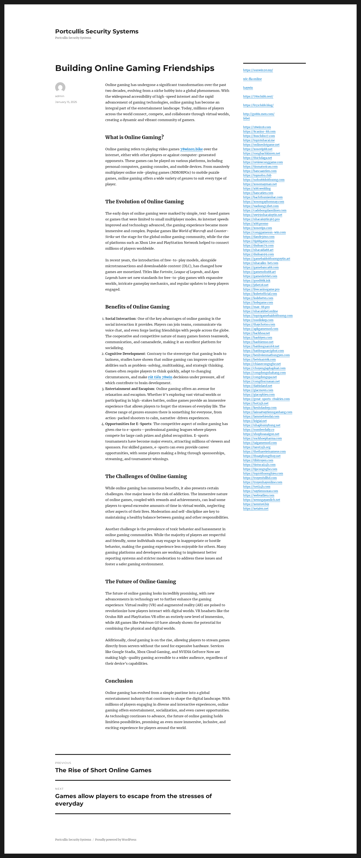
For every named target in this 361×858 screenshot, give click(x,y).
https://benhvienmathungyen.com (266, 355)
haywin (248, 88)
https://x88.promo (255, 223)
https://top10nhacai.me (259, 140)
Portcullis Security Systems (97, 31)
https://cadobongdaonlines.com (264, 210)
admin (59, 96)
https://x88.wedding (257, 188)
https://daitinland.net (257, 386)
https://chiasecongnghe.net (262, 364)
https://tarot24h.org (257, 447)
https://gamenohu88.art (259, 272)
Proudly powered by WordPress (115, 840)
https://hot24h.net (255, 403)
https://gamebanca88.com (261, 267)
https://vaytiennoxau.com (260, 491)
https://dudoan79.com (258, 245)
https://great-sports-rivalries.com (266, 399)
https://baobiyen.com (257, 337)
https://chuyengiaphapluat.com (264, 368)
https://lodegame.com (258, 302)
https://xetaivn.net (255, 508)
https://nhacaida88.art (258, 250)
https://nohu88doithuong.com (264, 180)
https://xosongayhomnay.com (263, 202)
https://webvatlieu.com (258, 495)
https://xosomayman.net (260, 184)
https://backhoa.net (256, 333)
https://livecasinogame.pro (261, 289)
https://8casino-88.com (259, 131)
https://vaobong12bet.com (261, 206)
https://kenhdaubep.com (260, 408)
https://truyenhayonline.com (262, 482)
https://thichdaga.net (257, 158)
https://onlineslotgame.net (261, 145)
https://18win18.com (257, 127)
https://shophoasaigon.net (261, 434)
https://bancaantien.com (260, 171)
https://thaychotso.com (259, 324)
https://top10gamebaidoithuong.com (268, 316)
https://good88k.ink (256, 280)
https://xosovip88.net (257, 149)
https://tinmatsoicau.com (260, 166)
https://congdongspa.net (260, 377)
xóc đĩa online (252, 79)
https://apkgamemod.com (260, 329)
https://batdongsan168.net (261, 346)
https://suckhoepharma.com (262, 438)
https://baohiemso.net (258, 342)
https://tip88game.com (258, 241)
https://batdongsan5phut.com (263, 351)
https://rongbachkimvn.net (261, 153)
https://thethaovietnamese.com (264, 451)
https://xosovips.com (257, 228)
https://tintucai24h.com (259, 465)
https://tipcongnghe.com (260, 469)
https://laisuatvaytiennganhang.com (267, 412)
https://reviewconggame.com (263, 162)
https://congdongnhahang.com (264, 373)
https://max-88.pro (256, 307)
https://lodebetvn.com (258, 298)
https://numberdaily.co (258, 430)
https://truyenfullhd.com (260, 478)
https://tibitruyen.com (258, 460)
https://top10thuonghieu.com (263, 473)
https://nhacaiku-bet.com (260, 263)
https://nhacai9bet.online (260, 311)
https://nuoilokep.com (258, 320)
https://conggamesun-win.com (264, 232)
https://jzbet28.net (255, 285)
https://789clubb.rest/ (258, 96)
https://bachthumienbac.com (263, 197)
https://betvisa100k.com (259, 359)
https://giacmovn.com (258, 390)
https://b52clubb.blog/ (258, 105)
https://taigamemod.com (260, 443)
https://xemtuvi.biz (256, 504)
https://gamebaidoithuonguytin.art (266, 259)
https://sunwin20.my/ (258, 70)
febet (246, 118)
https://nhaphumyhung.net (261, 425)
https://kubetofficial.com (260, 294)
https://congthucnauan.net (261, 381)
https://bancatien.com (258, 193)
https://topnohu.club (257, 175)
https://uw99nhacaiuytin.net (262, 215)
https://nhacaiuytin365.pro (261, 219)
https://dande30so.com (259, 237)
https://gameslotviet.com (260, 276)
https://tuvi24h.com (256, 486)
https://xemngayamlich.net (261, 500)
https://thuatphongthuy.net (262, 456)
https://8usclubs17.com (259, 136)
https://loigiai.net (255, 421)
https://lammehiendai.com (261, 416)
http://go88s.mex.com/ (259, 114)
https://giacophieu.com (259, 394)
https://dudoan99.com (258, 254)
